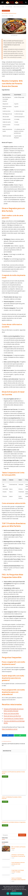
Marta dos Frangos (5, 15)
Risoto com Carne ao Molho (11, 713)
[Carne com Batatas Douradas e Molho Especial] (14, 787)
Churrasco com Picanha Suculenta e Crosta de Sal (13, 772)
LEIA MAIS (5, 776)
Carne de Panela (8, 6)
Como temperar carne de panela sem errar (18, 863)
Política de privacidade (16, 893)
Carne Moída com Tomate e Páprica (13, 718)
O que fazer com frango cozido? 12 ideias (17, 871)
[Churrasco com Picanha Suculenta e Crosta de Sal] (14, 762)
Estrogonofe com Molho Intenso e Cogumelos (14, 822)
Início (3, 6)
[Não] (26, 890)
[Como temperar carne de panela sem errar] (6, 864)
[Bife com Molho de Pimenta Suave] (14, 26)
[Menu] (2, 2)
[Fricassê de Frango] (15, 2)
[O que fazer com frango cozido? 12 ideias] (6, 872)
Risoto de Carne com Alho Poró (12, 716)
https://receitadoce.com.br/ (9, 729)
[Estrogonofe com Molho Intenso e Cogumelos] (14, 812)
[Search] (26, 2)
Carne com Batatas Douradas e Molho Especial (12, 797)
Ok (8, 893)
